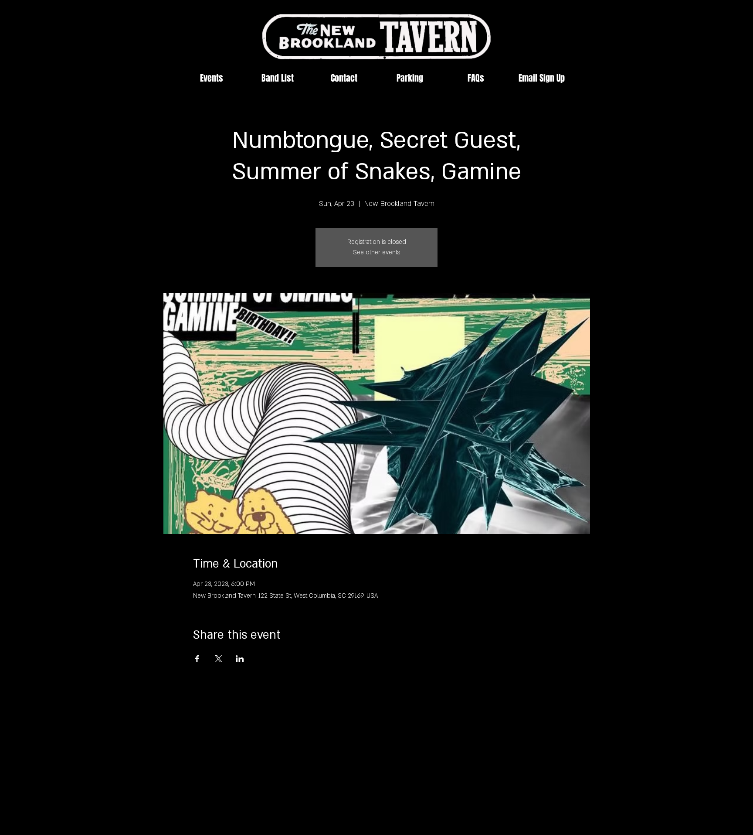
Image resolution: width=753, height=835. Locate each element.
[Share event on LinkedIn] (240, 658)
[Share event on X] (218, 658)
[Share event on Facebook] (197, 658)
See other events (376, 252)
